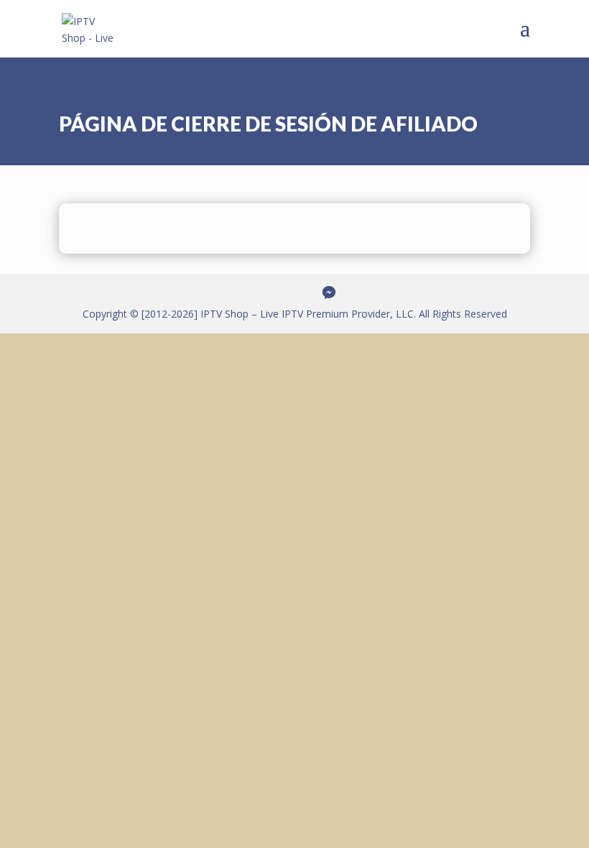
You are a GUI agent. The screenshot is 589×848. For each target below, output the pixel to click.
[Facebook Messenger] (329, 292)
